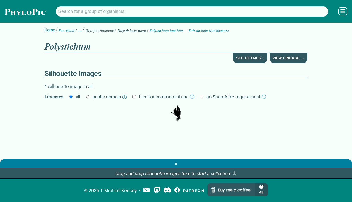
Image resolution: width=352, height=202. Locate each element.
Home (50, 30)
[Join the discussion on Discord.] (167, 190)
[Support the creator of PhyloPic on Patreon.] (193, 190)
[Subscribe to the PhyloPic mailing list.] (146, 190)
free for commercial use (166, 96)
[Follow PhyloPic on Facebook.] (177, 190)
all (78, 96)
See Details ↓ (250, 58)
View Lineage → (288, 58)
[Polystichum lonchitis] (176, 114)
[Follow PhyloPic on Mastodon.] (157, 190)
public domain (110, 96)
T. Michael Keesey (118, 190)
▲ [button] (176, 163)
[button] (234, 173)
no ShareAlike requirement (236, 96)
